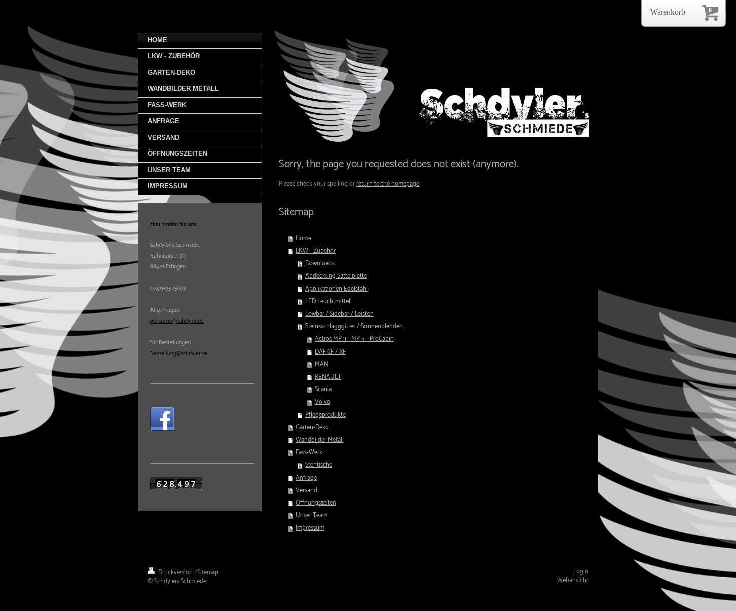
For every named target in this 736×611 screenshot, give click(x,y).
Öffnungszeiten (316, 503)
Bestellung (163, 353)
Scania (323, 389)
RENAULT (328, 377)
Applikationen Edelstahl (336, 289)
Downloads (319, 263)
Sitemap (207, 572)
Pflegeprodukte (325, 415)
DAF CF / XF (330, 352)
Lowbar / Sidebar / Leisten (339, 314)
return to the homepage (387, 184)
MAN (321, 364)
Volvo (322, 402)
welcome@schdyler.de (177, 321)
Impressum (310, 528)
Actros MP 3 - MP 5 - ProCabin (354, 339)
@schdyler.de (192, 353)
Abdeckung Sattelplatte (336, 276)
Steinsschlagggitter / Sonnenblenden (354, 326)
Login (580, 571)
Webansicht (572, 580)
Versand (306, 490)
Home (303, 238)
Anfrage (306, 478)
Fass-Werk (309, 452)
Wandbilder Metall (320, 440)
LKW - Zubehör (316, 251)
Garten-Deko (312, 427)
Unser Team (311, 515)
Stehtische (318, 465)
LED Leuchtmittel (327, 301)
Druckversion (175, 572)
